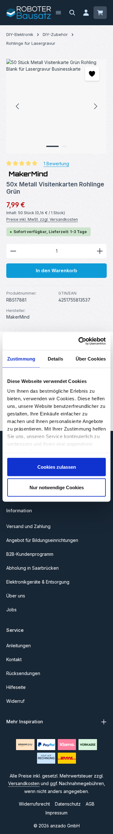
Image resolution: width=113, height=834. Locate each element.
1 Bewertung (56, 163)
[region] (56, 106)
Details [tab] (55, 358)
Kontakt (14, 659)
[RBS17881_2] (56, 106)
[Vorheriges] (17, 106)
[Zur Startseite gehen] (28, 12)
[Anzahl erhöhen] (100, 251)
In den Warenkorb (56, 270)
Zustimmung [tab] (21, 358)
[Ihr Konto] (86, 12)
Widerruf (15, 701)
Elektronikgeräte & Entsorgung (37, 581)
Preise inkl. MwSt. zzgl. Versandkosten (42, 219)
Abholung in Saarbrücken (32, 568)
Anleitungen (18, 645)
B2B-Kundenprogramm (29, 554)
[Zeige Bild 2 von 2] (64, 146)
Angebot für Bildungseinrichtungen (42, 540)
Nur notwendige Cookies (57, 487)
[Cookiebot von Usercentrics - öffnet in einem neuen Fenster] (80, 341)
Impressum (56, 812)
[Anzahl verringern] (13, 251)
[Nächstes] (95, 106)
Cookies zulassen (56, 466)
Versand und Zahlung (28, 526)
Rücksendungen (23, 673)
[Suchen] (72, 12)
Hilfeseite (16, 687)
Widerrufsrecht (34, 804)
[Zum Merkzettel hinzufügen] (92, 74)
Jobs (11, 609)
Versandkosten (24, 783)
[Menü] (58, 12)
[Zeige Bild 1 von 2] (52, 146)
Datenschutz (68, 804)
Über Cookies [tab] (91, 358)
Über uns (15, 595)
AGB (90, 804)
